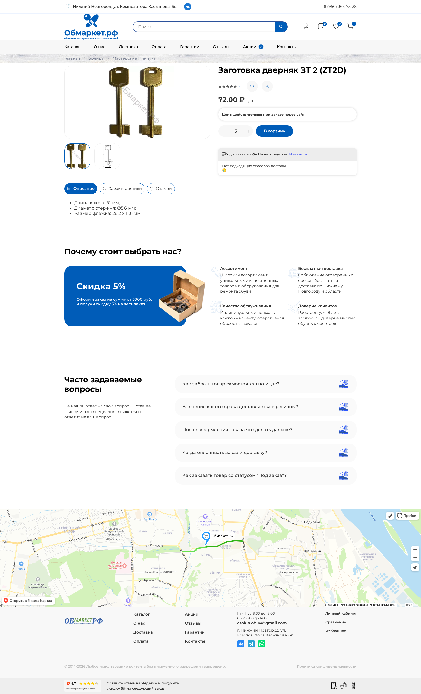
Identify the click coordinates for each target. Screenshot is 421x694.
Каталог (72, 46)
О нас (99, 46)
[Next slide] (203, 102)
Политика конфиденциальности (327, 666)
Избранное (335, 631)
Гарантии (189, 46)
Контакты (287, 46)
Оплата (159, 46)
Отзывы (221, 46)
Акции (249, 46)
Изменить (298, 154)
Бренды (96, 58)
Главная (72, 58)
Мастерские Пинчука (134, 58)
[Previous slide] (72, 102)
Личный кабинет (341, 613)
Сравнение (335, 622)
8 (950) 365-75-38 (340, 6)
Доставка (128, 46)
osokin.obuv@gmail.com (262, 623)
